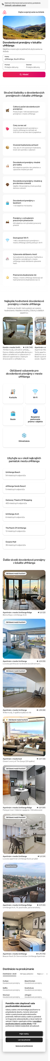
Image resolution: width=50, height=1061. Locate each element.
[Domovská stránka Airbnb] (4, 12)
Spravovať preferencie (24, 1046)
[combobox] (24, 59)
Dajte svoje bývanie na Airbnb (31, 12)
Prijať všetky (24, 1034)
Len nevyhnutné (24, 1040)
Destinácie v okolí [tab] (9, 974)
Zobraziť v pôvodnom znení (15, 5)
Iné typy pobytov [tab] (26, 974)
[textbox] (13, 67)
